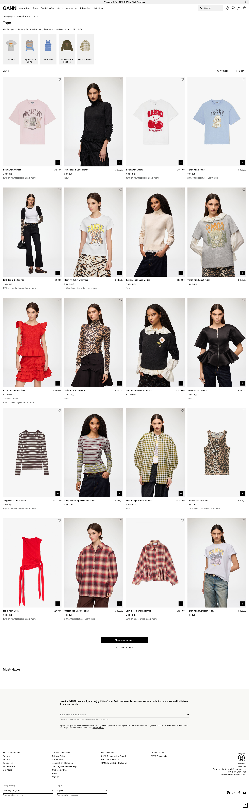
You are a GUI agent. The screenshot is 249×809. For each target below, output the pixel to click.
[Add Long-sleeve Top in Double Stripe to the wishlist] (121, 410)
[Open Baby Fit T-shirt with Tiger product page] (93, 232)
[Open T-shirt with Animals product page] (32, 121)
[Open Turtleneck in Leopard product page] (93, 342)
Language (60, 786)
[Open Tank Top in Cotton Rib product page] (32, 232)
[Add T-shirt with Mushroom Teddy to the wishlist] (244, 521)
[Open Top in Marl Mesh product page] (32, 563)
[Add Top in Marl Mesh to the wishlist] (59, 521)
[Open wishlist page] (233, 8)
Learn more (30, 178)
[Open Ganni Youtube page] (244, 793)
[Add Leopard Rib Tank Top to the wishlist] (244, 410)
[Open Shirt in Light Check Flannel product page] (155, 452)
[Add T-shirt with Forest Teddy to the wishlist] (244, 190)
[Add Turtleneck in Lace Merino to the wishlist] (121, 79)
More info (77, 29)
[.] (124, 2)
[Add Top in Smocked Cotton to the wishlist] (59, 300)
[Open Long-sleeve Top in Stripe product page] (32, 452)
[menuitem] (24, 8)
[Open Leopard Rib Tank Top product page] (216, 452)
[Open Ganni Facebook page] (239, 793)
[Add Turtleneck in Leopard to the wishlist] (121, 300)
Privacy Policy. (98, 727)
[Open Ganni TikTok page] (233, 793)
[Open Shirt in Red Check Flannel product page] (93, 563)
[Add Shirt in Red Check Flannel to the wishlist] (121, 521)
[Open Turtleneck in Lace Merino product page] (93, 121)
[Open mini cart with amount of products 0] (244, 8)
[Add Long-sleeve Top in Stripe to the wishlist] (59, 410)
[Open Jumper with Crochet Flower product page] (155, 342)
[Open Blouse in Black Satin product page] (216, 342)
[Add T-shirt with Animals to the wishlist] (59, 79)
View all (6, 71)
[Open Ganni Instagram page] (228, 793)
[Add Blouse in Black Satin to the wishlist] (244, 300)
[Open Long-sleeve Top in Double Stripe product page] (93, 452)
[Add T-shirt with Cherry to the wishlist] (182, 79)
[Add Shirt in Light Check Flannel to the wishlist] (182, 410)
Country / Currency (9, 786)
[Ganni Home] (10, 8)
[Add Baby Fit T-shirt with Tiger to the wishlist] (121, 190)
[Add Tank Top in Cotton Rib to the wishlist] (59, 190)
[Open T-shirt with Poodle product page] (216, 121)
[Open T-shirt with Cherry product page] (155, 121)
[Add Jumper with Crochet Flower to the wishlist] (182, 300)
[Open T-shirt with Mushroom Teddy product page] (216, 563)
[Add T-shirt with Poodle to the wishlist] (244, 79)
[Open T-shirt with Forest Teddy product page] (216, 232)
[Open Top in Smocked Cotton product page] (32, 342)
